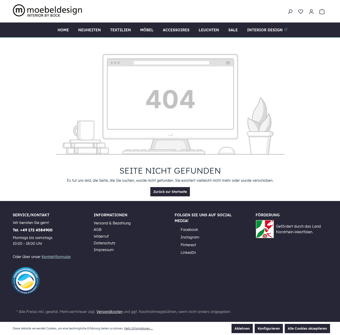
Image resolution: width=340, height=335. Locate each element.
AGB (98, 229)
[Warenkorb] (322, 11)
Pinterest (188, 244)
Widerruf (101, 236)
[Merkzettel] (300, 11)
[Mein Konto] (311, 11)
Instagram (189, 237)
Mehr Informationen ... (138, 328)
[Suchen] (290, 11)
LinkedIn (188, 252)
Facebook (189, 229)
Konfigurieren (269, 328)
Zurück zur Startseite (170, 192)
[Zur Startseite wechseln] (47, 10)
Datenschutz (104, 243)
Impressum (104, 249)
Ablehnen (242, 328)
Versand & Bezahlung (112, 223)
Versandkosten (109, 311)
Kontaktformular (56, 256)
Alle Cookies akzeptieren (307, 328)
